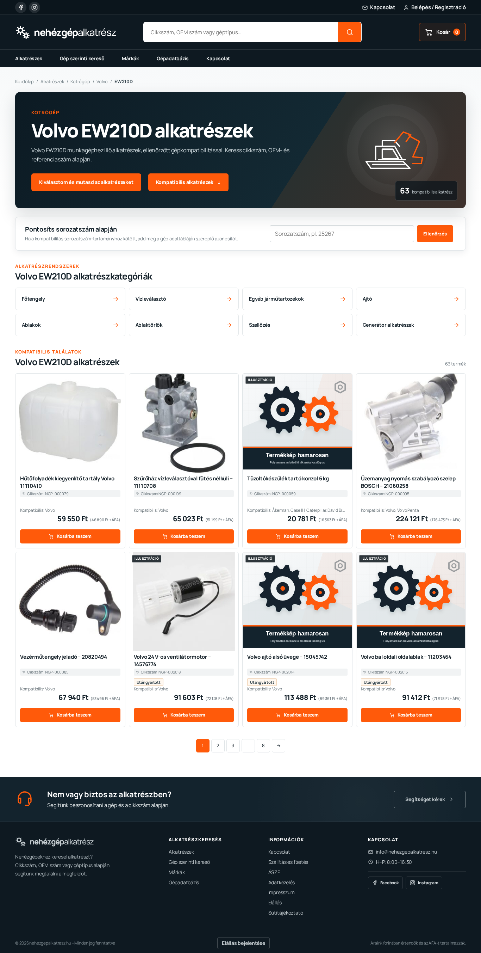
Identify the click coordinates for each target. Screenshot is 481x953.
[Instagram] (34, 7)
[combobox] (241, 32)
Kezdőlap (24, 81)
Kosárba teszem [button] (74, 536)
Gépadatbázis (173, 58)
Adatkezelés (281, 882)
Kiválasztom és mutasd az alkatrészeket (86, 182)
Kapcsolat (218, 58)
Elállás (275, 902)
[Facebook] (20, 7)
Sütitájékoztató (285, 912)
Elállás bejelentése (243, 943)
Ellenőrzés (435, 233)
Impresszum (281, 892)
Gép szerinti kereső (82, 58)
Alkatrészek (28, 58)
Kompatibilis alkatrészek (188, 182)
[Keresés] (349, 32)
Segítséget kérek (425, 799)
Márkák (130, 58)
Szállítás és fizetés (288, 862)
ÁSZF (274, 872)
